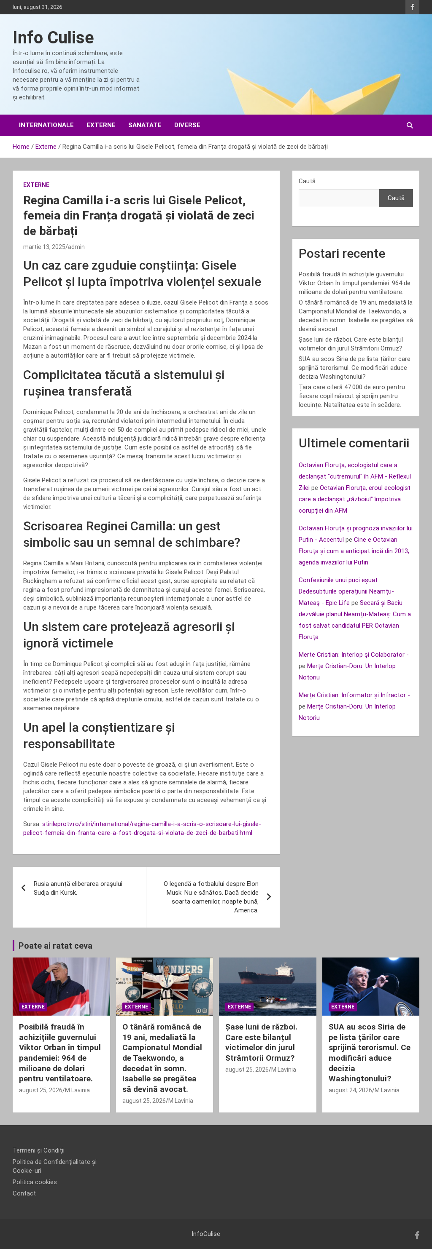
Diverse (187, 125)
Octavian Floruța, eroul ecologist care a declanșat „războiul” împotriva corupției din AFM (354, 499)
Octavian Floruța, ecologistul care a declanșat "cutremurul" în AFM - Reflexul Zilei (355, 476)
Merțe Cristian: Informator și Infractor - (354, 695)
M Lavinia (77, 1090)
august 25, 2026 (40, 1090)
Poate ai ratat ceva (55, 946)
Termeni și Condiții (39, 1150)
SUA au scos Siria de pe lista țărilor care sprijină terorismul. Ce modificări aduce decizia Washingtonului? (354, 367)
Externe (101, 125)
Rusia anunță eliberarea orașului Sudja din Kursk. (78, 888)
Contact (24, 1193)
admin (76, 246)
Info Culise (53, 38)
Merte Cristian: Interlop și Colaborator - (354, 654)
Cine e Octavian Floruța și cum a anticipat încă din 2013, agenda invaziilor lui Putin (354, 551)
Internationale (46, 125)
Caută (307, 181)
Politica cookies (35, 1182)
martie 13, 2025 (44, 246)
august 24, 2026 (350, 1090)
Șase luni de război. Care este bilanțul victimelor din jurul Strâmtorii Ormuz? (261, 1042)
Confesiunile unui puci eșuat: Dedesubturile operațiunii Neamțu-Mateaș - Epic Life (346, 591)
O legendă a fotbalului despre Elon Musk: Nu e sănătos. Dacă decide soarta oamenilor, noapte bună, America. (211, 897)
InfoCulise (206, 1234)
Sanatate (145, 125)
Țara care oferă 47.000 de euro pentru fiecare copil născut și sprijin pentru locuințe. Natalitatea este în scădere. (352, 396)
